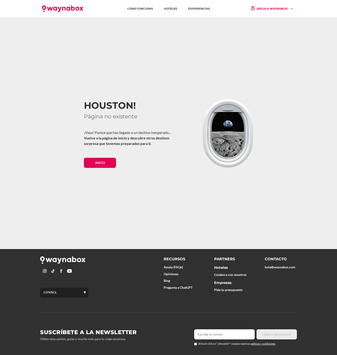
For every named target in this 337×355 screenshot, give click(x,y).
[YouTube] (69, 271)
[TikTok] (53, 271)
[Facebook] (61, 271)
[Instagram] (44, 271)
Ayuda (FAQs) (173, 267)
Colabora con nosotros (230, 275)
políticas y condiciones (263, 343)
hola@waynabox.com (280, 267)
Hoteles (170, 8)
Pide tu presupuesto (228, 290)
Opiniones (171, 274)
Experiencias (199, 8)
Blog (167, 281)
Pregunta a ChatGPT (178, 287)
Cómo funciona (140, 8)
